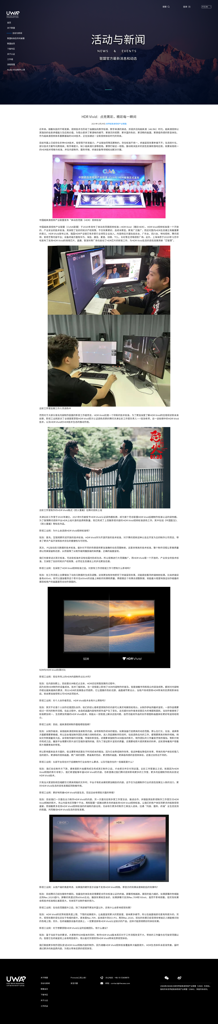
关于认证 (44, 1000)
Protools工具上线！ (79, 978)
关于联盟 (44, 978)
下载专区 (44, 995)
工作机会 (44, 1006)
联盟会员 (44, 989)
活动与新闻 (45, 983)
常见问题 (74, 983)
